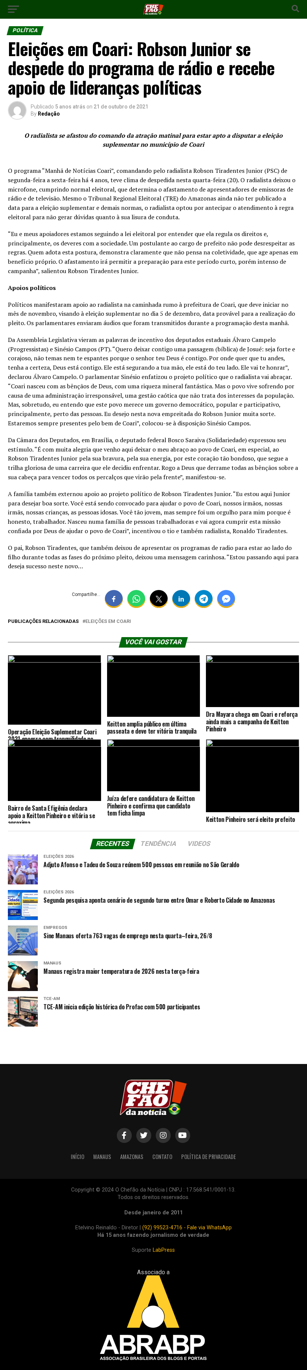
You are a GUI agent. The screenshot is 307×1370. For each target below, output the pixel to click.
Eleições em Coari (108, 621)
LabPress (164, 1250)
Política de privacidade (208, 1156)
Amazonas (131, 1156)
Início (77, 1156)
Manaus (102, 1156)
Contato (162, 1156)
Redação (49, 114)
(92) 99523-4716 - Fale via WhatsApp (187, 1227)
